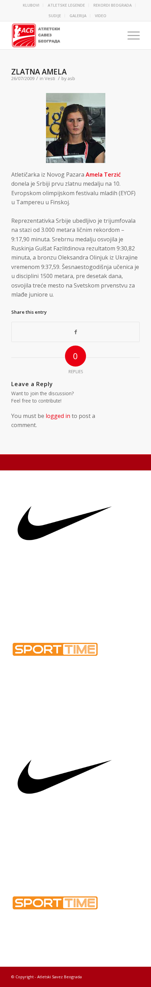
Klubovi (31, 5)
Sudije (54, 15)
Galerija (78, 15)
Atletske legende (66, 5)
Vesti (50, 78)
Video (100, 15)
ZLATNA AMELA (39, 72)
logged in (58, 416)
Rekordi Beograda (112, 5)
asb (71, 78)
